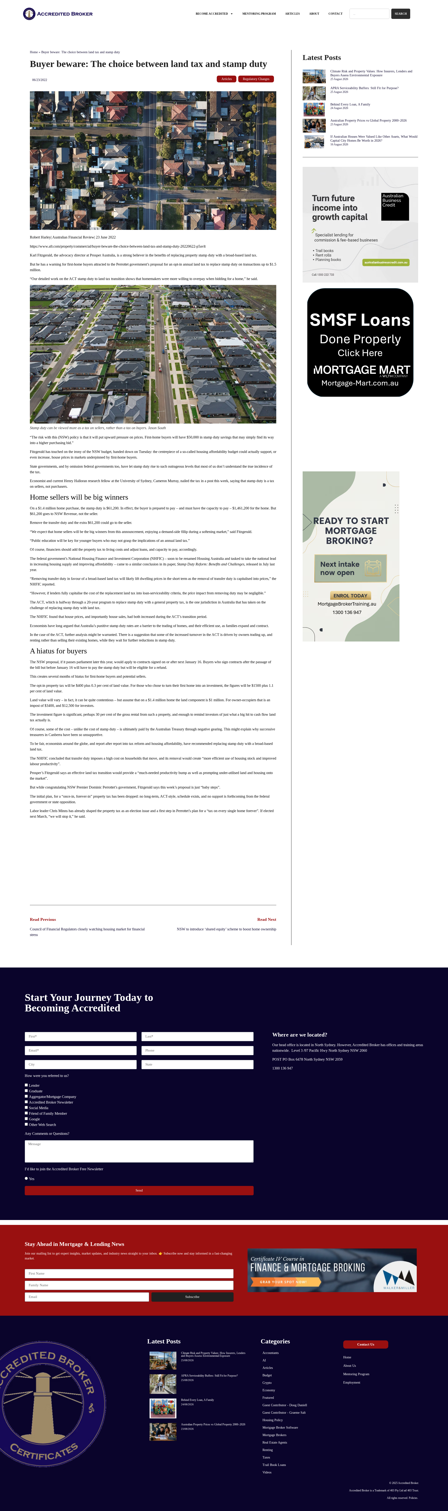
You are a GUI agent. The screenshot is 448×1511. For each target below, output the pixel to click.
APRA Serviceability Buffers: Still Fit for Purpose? (364, 88)
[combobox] (369, 14)
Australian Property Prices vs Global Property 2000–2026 (368, 120)
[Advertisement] (153, 867)
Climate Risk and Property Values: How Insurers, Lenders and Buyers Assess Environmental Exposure (371, 73)
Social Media (38, 1108)
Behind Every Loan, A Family (350, 104)
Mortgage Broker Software (280, 1427)
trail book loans (274, 1465)
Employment (351, 1382)
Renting (267, 1450)
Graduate (35, 1091)
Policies (413, 1498)
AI (264, 1360)
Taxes (266, 1457)
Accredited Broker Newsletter (51, 1102)
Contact (336, 13)
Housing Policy (272, 1420)
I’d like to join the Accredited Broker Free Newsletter (64, 1169)
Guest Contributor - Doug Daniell (284, 1405)
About (314, 13)
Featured (268, 1397)
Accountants (270, 1353)
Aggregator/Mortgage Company (52, 1096)
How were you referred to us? (47, 1076)
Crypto (267, 1383)
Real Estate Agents (274, 1442)
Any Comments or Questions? (47, 1134)
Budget (267, 1375)
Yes (31, 1179)
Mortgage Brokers (274, 1435)
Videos (266, 1472)
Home (34, 52)
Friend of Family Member (48, 1113)
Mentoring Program (259, 13)
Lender (34, 1085)
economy (268, 1390)
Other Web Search (42, 1124)
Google (34, 1119)
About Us (349, 1365)
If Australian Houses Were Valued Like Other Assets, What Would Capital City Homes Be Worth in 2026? (373, 138)
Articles (292, 13)
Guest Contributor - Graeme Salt (284, 1412)
